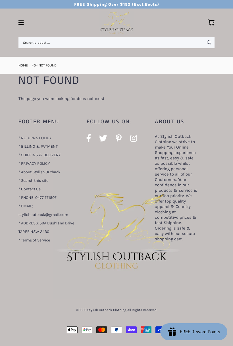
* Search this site (33, 180)
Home (23, 65)
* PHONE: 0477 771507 (37, 197)
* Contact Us (29, 189)
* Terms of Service (34, 240)
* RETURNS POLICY (35, 138)
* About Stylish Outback (39, 172)
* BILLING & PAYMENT (38, 146)
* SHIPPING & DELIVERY (39, 155)
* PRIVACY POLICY (34, 163)
